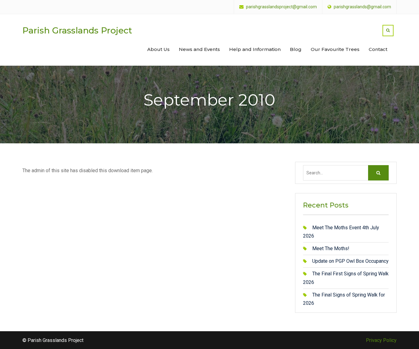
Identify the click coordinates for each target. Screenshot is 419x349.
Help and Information (255, 49)
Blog (296, 49)
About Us (158, 49)
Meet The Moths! (330, 248)
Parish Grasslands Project (77, 30)
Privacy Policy (381, 340)
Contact (378, 49)
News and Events (199, 49)
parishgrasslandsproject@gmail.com (281, 7)
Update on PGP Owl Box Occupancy (350, 261)
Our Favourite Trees (335, 49)
